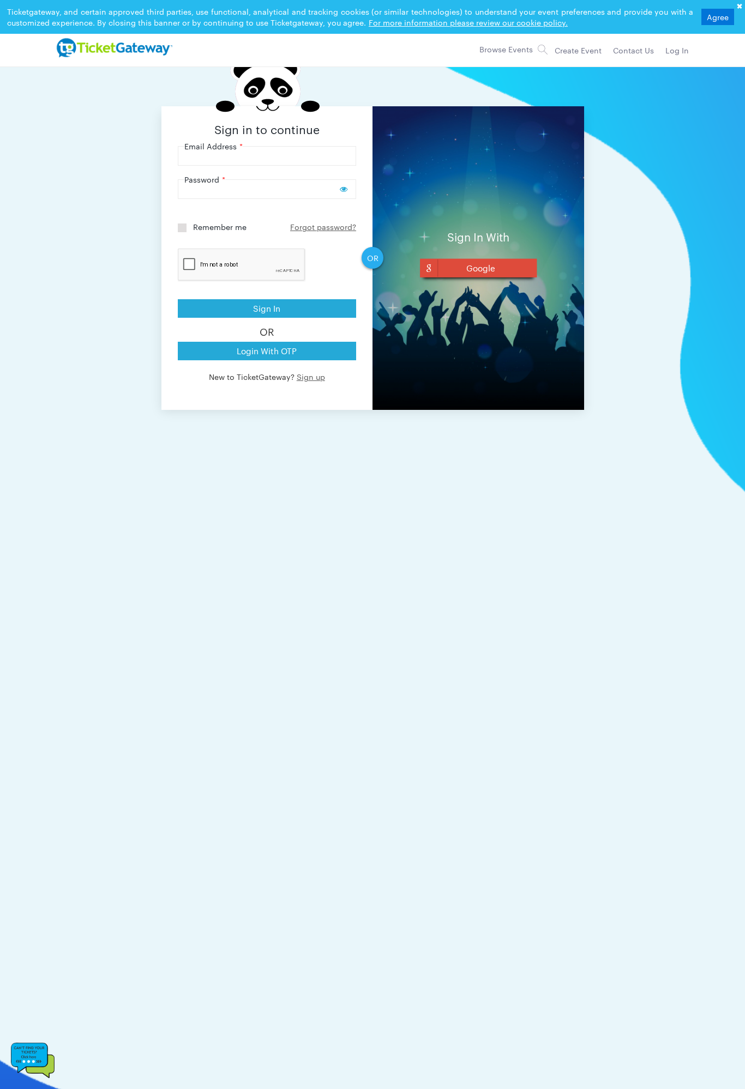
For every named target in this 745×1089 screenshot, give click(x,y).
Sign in (266, 308)
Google (480, 268)
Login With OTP (267, 350)
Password (204, 179)
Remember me (220, 226)
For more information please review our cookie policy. (468, 22)
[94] (113, 47)
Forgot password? (323, 226)
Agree (718, 16)
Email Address (213, 146)
